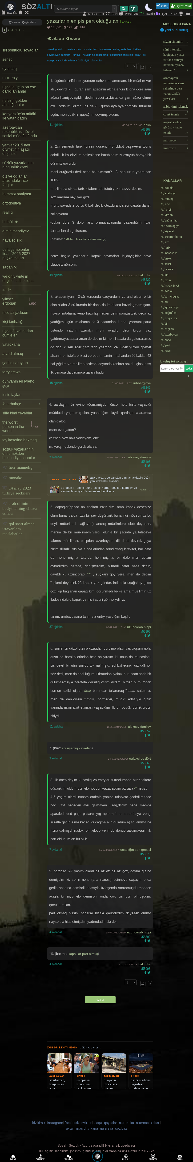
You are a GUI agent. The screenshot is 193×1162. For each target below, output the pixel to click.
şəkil (165, 345)
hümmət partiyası (16, 194)
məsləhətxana (177, 24)
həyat (166, 351)
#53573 (145, 854)
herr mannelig (20, 467)
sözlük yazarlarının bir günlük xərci (18, 165)
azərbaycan (170, 334)
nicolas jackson (15, 313)
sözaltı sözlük (73, 49)
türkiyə (76, 54)
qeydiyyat (184, 6)
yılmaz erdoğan (19, 301)
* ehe (88, 573)
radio (150, 14)
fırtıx (87, 691)
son (114, 14)
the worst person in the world (20, 426)
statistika (126, 1123)
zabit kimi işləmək (175, 108)
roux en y (10, 78)
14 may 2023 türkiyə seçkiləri (16, 490)
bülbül (10, 222)
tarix (165, 247)
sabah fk (9, 267)
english (167, 329)
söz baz (121, 1128)
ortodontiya (11, 203)
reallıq (7, 212)
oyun (166, 280)
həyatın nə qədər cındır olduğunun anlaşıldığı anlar (112, 54)
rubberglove (142, 383)
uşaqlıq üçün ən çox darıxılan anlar (19, 89)
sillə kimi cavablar (17, 413)
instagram (55, 1123)
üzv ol (100, 999)
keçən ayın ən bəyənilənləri (115, 49)
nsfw (166, 340)
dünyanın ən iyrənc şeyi (18, 383)
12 (143, 67)
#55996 (145, 968)
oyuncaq (9, 69)
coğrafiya (169, 313)
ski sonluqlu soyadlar (20, 50)
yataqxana (11, 344)
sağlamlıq (169, 220)
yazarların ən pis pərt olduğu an (83, 21)
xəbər (166, 264)
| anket (125, 21)
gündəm (30, 22)
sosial (167, 291)
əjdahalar (58, 38)
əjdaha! (56, 125)
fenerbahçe (21, 404)
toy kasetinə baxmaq (19, 440)
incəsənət (169, 253)
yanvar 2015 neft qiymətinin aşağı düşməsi (16, 149)
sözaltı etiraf (90, 49)
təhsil (166, 209)
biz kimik (39, 1123)
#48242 (145, 387)
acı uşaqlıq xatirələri (77, 748)
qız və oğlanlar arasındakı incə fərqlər (15, 180)
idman (167, 215)
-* (135, 788)
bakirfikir (144, 275)
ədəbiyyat (169, 193)
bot (165, 302)
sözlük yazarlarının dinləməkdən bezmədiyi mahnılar (18, 453)
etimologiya (170, 296)
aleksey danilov (139, 457)
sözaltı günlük (55, 49)
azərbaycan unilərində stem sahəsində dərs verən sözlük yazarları (175, 88)
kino (165, 204)
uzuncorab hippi (139, 627)
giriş (164, 6)
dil (164, 323)
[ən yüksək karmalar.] (188, 14)
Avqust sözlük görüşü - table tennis (175, 127)
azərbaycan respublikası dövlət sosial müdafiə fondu (19, 131)
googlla (74, 38)
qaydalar (110, 1123)
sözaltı (167, 188)
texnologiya (170, 226)
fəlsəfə (167, 269)
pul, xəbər (175, 140)
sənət (7, 59)
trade (6, 290)
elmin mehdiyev (15, 231)
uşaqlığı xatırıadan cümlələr (17, 333)
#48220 (145, 279)
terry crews (11, 372)
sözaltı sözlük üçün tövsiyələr (85, 60)
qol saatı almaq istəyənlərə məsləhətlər (18, 528)
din (165, 275)
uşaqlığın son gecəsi (135, 849)
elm (165, 242)
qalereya (169, 14)
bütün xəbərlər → (90, 1047)
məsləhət (96, 14)
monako (15, 477)
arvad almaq (21, 354)
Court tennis (175, 114)
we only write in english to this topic (18, 278)
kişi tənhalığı (12, 322)
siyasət (167, 231)
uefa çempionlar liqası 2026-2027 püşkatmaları (16, 253)
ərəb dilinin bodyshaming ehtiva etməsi (19, 508)
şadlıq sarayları (15, 363)
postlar (131, 14)
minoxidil (175, 148)
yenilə (16, 22)
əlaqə (98, 1123)
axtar (70, 1128)
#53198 (145, 631)
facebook (71, 1123)
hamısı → (145, 489)
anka (147, 125)
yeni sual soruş (176, 30)
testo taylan (11, 395)
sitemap (142, 1123)
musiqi (167, 198)
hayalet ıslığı (12, 240)
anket (166, 258)
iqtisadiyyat (170, 307)
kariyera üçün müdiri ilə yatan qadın (19, 116)
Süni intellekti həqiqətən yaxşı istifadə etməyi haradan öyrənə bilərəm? (175, 60)
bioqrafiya (169, 318)
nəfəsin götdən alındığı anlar (14, 102)
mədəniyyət (170, 285)
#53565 (145, 763)
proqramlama (171, 236)
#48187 (145, 129)
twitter (86, 1123)
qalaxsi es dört (140, 758)
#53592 (145, 937)
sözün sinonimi (175, 41)
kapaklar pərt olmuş (83, 954)
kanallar (172, 181)
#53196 (145, 462)
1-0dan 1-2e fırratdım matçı (84, 239)
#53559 (145, 731)
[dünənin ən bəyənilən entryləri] (181, 14)
